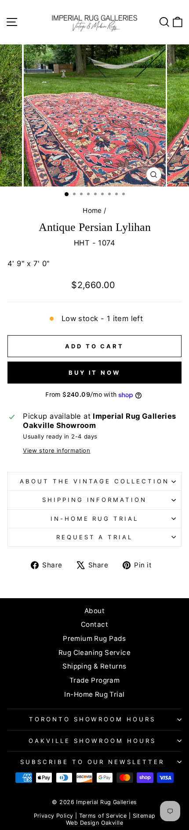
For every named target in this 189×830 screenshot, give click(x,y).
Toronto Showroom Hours (92, 719)
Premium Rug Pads (94, 638)
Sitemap (144, 815)
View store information (56, 450)
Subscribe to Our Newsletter (92, 761)
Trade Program (94, 680)
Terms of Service (103, 815)
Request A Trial (94, 537)
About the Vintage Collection (94, 481)
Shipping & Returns (94, 666)
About (94, 611)
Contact (94, 624)
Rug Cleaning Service (94, 652)
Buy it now (94, 372)
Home (92, 210)
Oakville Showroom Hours (92, 740)
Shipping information (94, 499)
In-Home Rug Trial (95, 518)
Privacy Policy (53, 815)
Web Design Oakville (94, 822)
